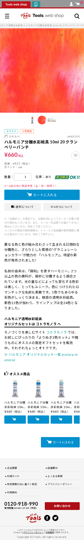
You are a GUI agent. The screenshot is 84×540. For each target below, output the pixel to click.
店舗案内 (53, 467)
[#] (75, 155)
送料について (25, 206)
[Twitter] (55, 517)
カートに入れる (45, 195)
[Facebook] (47, 517)
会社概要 (12, 467)
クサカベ (14, 136)
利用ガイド (13, 476)
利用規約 (12, 492)
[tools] (33, 516)
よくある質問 (55, 476)
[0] (77, 3)
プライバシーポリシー (60, 484)
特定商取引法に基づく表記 (22, 484)
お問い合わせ (62, 506)
